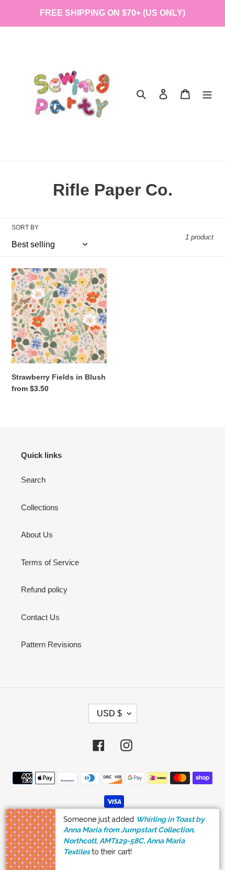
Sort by (25, 227)
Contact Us (40, 617)
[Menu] (207, 94)
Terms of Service (50, 562)
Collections (40, 507)
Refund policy (44, 589)
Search (33, 479)
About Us (37, 534)
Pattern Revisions (51, 644)
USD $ (109, 713)
